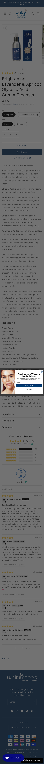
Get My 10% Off (29, 385)
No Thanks (29, 389)
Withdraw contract (32, 760)
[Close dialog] (41, 371)
